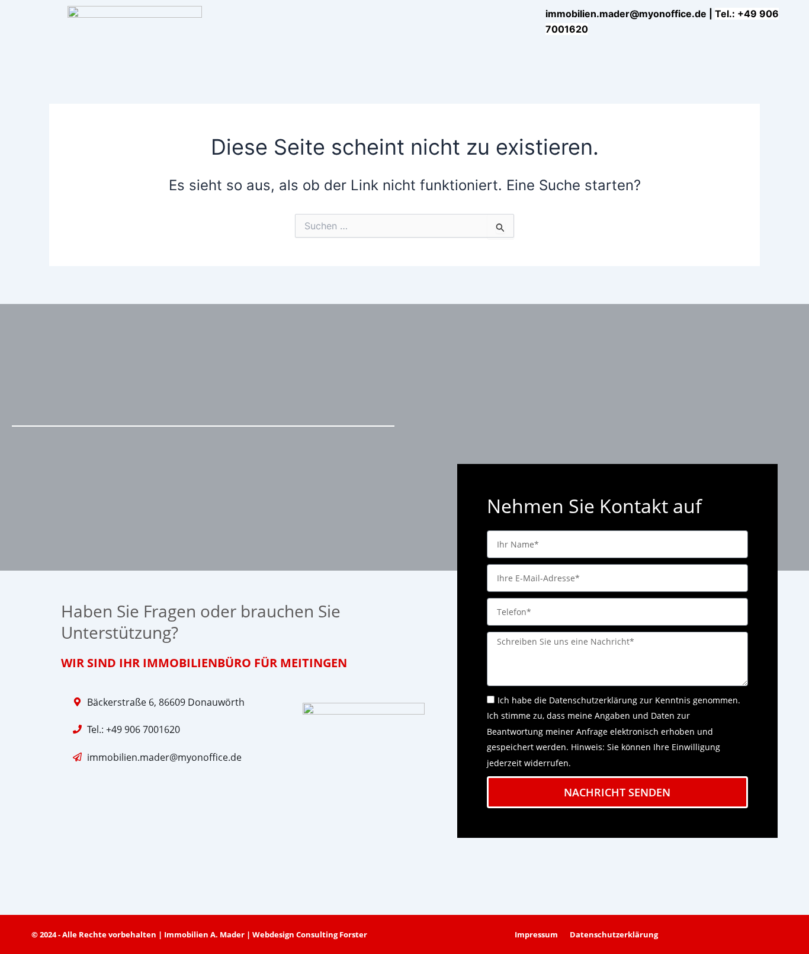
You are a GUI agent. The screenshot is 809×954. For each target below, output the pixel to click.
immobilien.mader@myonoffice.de (626, 14)
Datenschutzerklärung (593, 700)
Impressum (536, 934)
